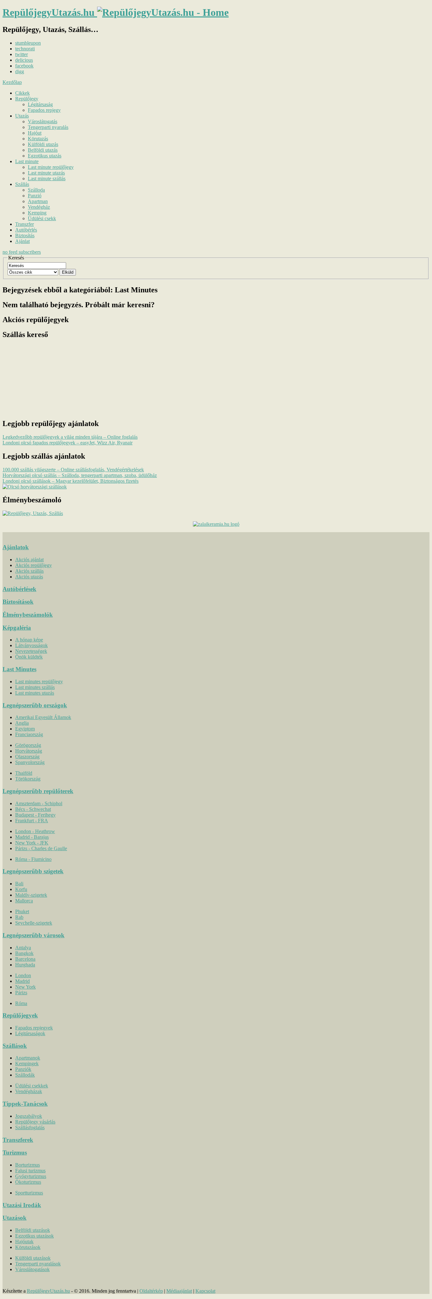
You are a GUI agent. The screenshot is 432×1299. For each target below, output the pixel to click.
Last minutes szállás (35, 687)
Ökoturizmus (28, 1182)
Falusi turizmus (30, 1170)
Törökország (27, 778)
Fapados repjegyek (34, 1027)
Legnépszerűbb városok (34, 935)
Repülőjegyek (20, 1015)
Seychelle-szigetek (33, 923)
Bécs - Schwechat (33, 809)
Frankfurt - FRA (31, 820)
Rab (19, 917)
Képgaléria (17, 627)
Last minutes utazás (34, 693)
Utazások (15, 1217)
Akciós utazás (29, 576)
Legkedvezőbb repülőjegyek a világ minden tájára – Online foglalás (70, 437)
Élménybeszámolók (28, 614)
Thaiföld (23, 773)
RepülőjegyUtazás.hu (48, 1291)
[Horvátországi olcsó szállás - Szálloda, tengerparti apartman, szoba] (35, 486)
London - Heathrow (35, 831)
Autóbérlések (19, 589)
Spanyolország (30, 762)
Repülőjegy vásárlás (35, 1121)
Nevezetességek (31, 651)
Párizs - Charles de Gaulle (41, 848)
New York (25, 987)
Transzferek (18, 1140)
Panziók (23, 1069)
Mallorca (24, 900)
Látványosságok (31, 645)
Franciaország (29, 734)
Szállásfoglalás (30, 1127)
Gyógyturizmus (30, 1176)
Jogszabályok (28, 1116)
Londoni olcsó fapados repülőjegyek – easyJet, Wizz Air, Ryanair (68, 442)
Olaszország (27, 756)
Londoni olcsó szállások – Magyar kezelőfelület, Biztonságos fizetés (71, 481)
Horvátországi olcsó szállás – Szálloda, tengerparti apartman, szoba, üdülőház (80, 475)
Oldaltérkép (151, 1291)
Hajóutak (24, 1241)
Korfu (21, 889)
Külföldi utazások (33, 1258)
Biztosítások (18, 601)
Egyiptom (25, 728)
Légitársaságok (30, 1033)
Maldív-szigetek (31, 895)
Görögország (28, 745)
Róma (21, 1003)
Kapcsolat (205, 1291)
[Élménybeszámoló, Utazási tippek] (33, 513)
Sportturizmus (29, 1192)
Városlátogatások (32, 1269)
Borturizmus (27, 1165)
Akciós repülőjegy (33, 565)
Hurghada (25, 964)
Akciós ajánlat (29, 559)
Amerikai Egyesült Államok (43, 717)
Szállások (15, 1045)
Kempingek (27, 1063)
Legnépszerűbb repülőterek (38, 791)
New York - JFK (31, 842)
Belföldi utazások (32, 1230)
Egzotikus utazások (34, 1236)
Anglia (22, 723)
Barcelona (25, 959)
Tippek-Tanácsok (25, 1103)
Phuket (22, 911)
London (23, 975)
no (22, 252)
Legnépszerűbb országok (35, 705)
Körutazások (27, 1247)
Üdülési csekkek (31, 1085)
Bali (19, 883)
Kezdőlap (12, 82)
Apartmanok (27, 1057)
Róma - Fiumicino (33, 859)
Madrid (22, 981)
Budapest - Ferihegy (35, 815)
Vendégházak (28, 1091)
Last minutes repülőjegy (39, 681)
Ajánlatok (16, 547)
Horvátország (28, 751)
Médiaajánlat (179, 1291)
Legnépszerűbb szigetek (33, 871)
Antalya (23, 947)
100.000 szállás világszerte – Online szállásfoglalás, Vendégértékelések (73, 469)
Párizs (21, 992)
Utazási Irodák (22, 1205)
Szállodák (25, 1075)
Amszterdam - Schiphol (38, 803)
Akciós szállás (29, 571)
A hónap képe (29, 639)
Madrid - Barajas (32, 837)
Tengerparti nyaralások (38, 1263)
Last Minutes (19, 669)
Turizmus (15, 1152)
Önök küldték (29, 656)
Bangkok (24, 953)
